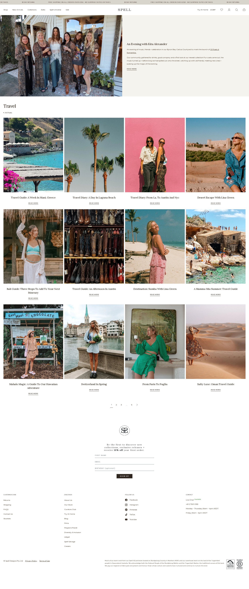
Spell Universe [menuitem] (55, 10)
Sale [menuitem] (67, 10)
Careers (67, 546)
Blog (66, 518)
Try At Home (69, 514)
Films (66, 523)
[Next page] (137, 405)
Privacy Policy (31, 561)
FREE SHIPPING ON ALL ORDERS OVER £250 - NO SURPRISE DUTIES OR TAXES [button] (79, 2)
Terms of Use (44, 561)
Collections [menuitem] (32, 10)
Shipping (7, 505)
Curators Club (70, 509)
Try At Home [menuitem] (202, 10)
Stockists (7, 518)
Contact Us (8, 514)
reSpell (67, 537)
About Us (68, 500)
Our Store (68, 505)
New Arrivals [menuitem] (17, 10)
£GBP (213, 10)
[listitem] (61, 55)
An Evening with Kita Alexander (147, 44)
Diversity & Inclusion (72, 532)
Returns (6, 500)
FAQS (5, 509)
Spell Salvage (69, 542)
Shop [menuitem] (5, 10)
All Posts (8, 113)
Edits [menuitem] (43, 10)
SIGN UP (124, 476)
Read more (132, 69)
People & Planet (70, 528)
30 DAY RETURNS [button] (28, 2)
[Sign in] (229, 9)
